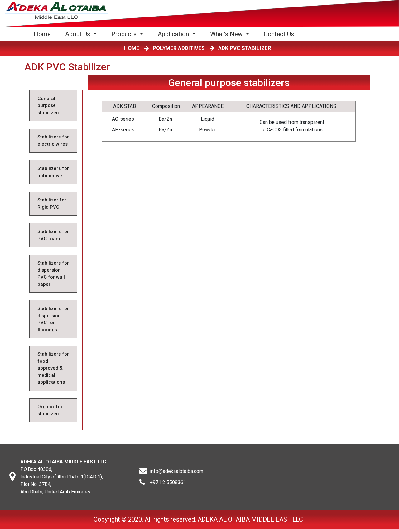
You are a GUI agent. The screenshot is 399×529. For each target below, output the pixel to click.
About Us (78, 34)
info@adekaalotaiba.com (176, 471)
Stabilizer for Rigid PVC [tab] (51, 203)
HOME (133, 48)
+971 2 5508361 (168, 482)
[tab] (53, 105)
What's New (227, 34)
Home (43, 34)
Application (174, 34)
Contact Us (279, 34)
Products (124, 34)
